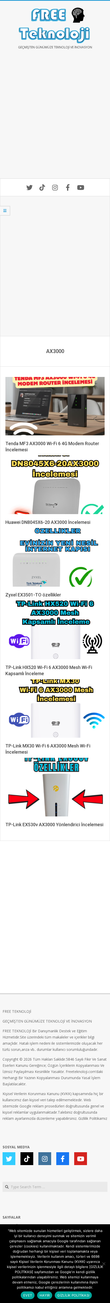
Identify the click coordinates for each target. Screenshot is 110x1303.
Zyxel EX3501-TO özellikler (33, 594)
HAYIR (45, 1295)
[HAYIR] (103, 1263)
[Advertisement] (55, 117)
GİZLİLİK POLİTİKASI (73, 1295)
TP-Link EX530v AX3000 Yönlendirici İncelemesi (54, 824)
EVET (27, 1295)
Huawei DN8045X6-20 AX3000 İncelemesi (47, 522)
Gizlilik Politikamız (92, 1118)
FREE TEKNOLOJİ (17, 1011)
